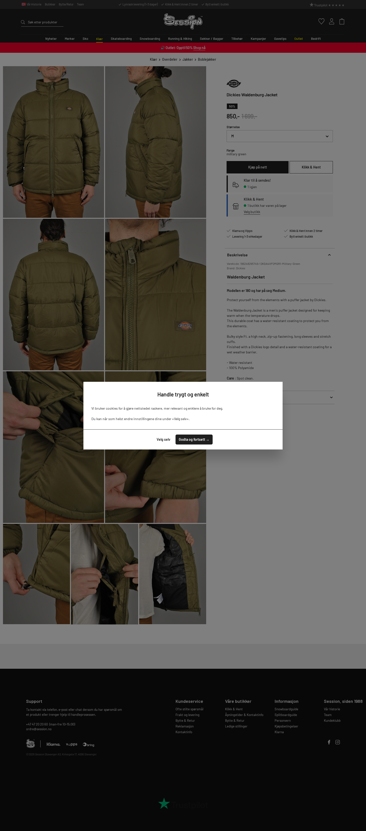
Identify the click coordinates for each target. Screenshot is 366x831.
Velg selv (163, 439)
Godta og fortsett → (194, 439)
